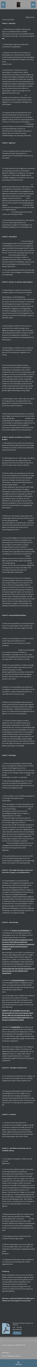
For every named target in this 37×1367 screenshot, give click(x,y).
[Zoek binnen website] (3, 5)
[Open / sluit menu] (33, 5)
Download (17, 1333)
